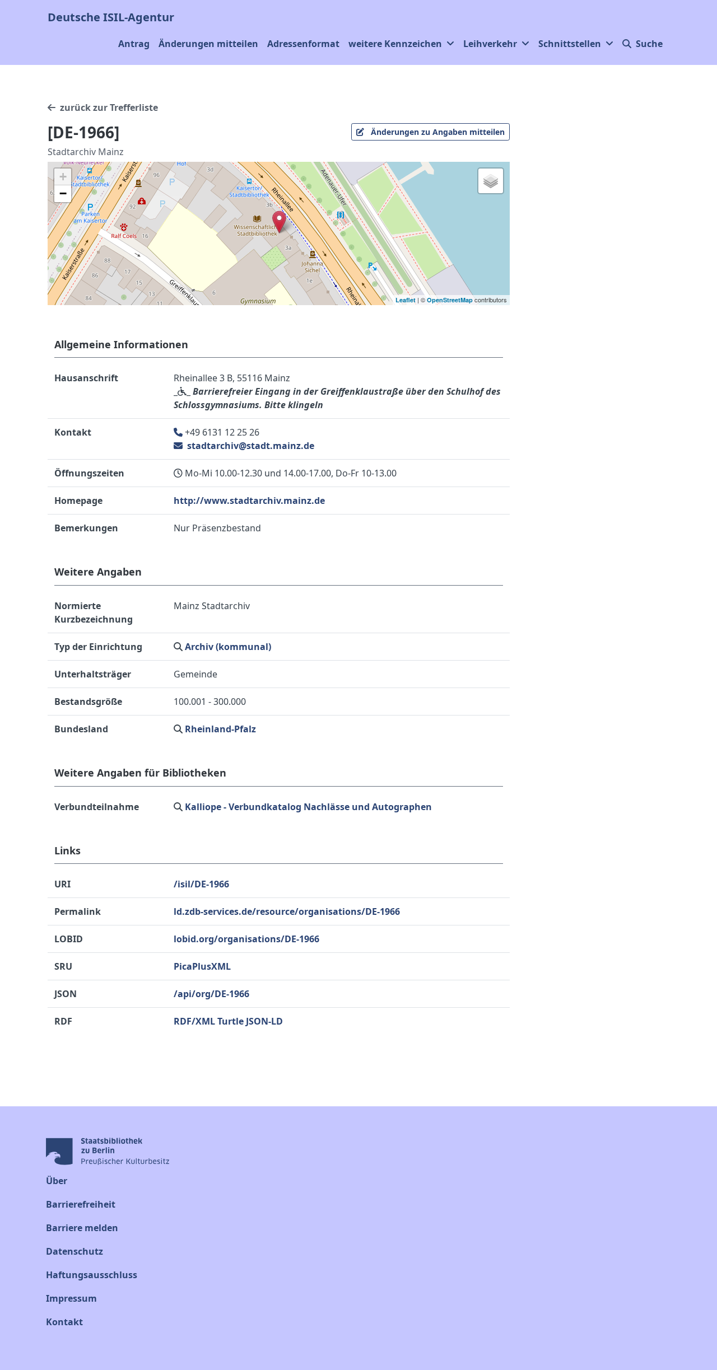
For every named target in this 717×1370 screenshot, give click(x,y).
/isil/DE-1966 (201, 884)
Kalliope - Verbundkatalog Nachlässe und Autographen (308, 807)
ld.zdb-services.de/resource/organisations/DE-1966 (287, 911)
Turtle (230, 1021)
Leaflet (405, 300)
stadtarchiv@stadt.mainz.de (249, 445)
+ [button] (63, 177)
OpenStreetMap (450, 300)
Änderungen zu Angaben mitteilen (437, 132)
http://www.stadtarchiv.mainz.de (249, 500)
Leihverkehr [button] (490, 44)
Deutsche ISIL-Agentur (111, 17)
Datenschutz (74, 1251)
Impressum (71, 1298)
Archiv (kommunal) (228, 646)
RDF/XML (194, 1021)
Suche (649, 44)
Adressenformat (303, 44)
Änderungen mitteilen (208, 44)
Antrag (134, 44)
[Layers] (490, 181)
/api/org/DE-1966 (211, 994)
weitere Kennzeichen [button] (395, 44)
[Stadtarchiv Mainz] (279, 222)
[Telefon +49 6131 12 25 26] (179, 432)
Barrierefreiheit (80, 1204)
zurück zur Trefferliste (109, 107)
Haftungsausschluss (91, 1275)
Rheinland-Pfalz (220, 729)
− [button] (63, 193)
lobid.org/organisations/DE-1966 (246, 939)
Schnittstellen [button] (569, 44)
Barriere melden (82, 1228)
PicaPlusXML (202, 966)
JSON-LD (264, 1021)
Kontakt (64, 1322)
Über (56, 1181)
